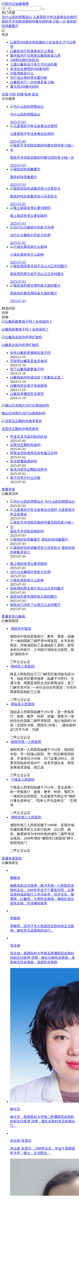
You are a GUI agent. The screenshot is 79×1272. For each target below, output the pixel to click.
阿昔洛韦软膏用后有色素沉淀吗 (33, 453)
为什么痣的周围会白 (17, 17)
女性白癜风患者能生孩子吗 (30, 353)
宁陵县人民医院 (22, 911)
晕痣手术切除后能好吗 (27, 531)
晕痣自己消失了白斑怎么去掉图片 (35, 605)
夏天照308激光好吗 (24, 86)
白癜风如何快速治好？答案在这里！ (37, 377)
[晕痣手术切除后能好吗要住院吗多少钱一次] (43, 527)
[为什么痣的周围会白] (27, 501)
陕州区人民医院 (23, 666)
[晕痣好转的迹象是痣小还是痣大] (35, 547)
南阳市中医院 (21, 628)
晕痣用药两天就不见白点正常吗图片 (37, 588)
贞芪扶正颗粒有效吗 (25, 445)
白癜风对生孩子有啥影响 (28, 385)
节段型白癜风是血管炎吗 (28, 361)
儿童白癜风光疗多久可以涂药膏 (33, 64)
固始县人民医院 (22, 778)
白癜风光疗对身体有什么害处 (32, 51)
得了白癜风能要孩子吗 (27, 369)
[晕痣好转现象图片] (25, 539)
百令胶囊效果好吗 (23, 461)
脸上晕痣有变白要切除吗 (28, 563)
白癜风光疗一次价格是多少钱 (32, 82)
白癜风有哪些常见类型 (27, 394)
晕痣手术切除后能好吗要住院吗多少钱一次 (34, 21)
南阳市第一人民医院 (26, 816)
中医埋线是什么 (22, 73)
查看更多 (8, 489)
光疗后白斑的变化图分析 (28, 77)
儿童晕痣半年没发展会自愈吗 (55, 17)
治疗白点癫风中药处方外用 (30, 572)
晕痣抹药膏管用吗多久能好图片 (33, 596)
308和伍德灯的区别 (24, 60)
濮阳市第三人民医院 (25, 1051)
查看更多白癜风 (13, 616)
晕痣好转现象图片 (54, 539)
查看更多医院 (12, 1092)
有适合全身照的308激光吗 (29, 69)
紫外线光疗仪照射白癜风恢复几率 (35, 55)
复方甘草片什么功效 (25, 478)
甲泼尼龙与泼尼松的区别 (28, 436)
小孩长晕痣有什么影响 (27, 580)
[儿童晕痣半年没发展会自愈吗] (33, 510)
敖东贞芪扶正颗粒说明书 (28, 469)
